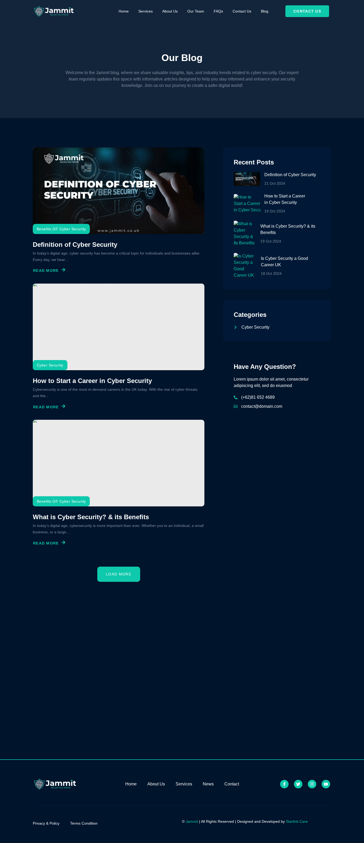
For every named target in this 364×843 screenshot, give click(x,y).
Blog (264, 11)
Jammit (192, 821)
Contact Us (242, 11)
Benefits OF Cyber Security (61, 229)
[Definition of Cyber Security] (118, 190)
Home (124, 11)
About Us (170, 11)
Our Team (195, 11)
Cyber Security (50, 365)
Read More (46, 270)
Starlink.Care (297, 821)
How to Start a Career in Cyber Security (92, 380)
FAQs (218, 11)
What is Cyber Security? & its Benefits (91, 517)
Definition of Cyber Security (75, 244)
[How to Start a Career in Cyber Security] (118, 327)
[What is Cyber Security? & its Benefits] (118, 463)
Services (145, 11)
